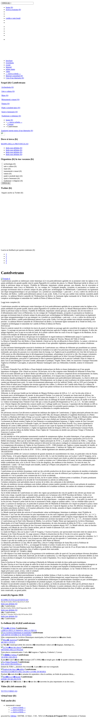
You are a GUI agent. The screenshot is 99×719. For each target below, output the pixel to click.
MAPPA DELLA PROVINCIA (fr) (14, 144)
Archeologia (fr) (7, 87)
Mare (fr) (4, 95)
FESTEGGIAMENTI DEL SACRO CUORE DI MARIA (23, 672)
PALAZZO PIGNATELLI (11, 664)
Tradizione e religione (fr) (11, 116)
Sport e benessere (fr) (9, 112)
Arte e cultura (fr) (8, 91)
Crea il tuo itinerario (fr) (15, 78)
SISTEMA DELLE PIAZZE (12, 650)
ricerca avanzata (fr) (13, 10)
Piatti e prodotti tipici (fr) (10, 108)
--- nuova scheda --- (13, 74)
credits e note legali (13, 18)
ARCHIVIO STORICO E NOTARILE (16, 635)
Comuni (10, 124)
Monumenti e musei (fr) (10, 99)
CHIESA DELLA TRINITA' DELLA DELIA (19, 630)
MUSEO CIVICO (8, 642)
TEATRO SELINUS (9, 657)
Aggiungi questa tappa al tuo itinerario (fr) (17, 131)
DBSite (13, 716)
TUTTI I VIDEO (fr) (9, 691)
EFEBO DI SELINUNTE (11, 679)
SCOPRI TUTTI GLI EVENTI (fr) (14, 600)
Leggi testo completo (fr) (10, 302)
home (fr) (9, 7)
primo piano (10, 69)
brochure (9, 61)
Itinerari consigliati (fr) (14, 76)
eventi (8, 65)
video (8, 71)
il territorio (10, 63)
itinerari (9, 67)
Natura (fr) (5, 104)
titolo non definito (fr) (14, 148)
